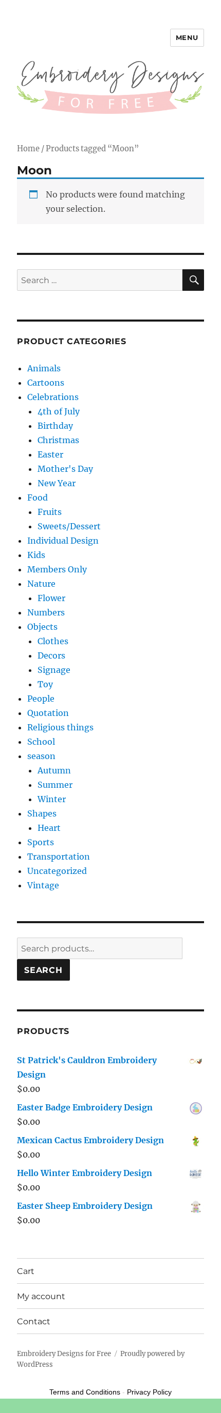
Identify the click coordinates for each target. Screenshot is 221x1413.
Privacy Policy (149, 1392)
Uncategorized (57, 871)
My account (41, 1296)
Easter (50, 454)
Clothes (53, 641)
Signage (54, 670)
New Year (57, 483)
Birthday (55, 426)
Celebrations (53, 397)
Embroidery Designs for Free (64, 1353)
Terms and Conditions (84, 1392)
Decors (51, 655)
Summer (55, 785)
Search (43, 970)
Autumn (54, 770)
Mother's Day (65, 469)
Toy (45, 684)
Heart (49, 828)
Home (28, 148)
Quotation (48, 713)
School (41, 742)
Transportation (58, 856)
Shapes (42, 813)
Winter (52, 799)
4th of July (59, 411)
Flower (51, 598)
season (41, 756)
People (40, 698)
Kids (36, 555)
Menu (187, 37)
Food (37, 497)
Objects (42, 627)
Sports (40, 842)
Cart (25, 1271)
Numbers (46, 612)
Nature (41, 584)
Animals (44, 368)
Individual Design (63, 540)
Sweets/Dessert (69, 526)
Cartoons (45, 382)
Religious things (60, 727)
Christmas (58, 440)
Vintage (43, 885)
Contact (33, 1321)
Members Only (57, 569)
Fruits (50, 512)
